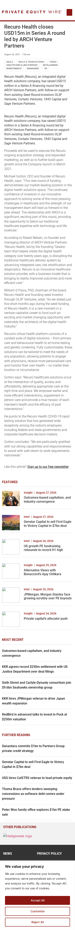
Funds (53, 62)
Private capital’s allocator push (46, 618)
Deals (9, 62)
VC (45, 68)
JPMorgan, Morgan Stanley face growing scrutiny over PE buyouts (48, 596)
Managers (33, 68)
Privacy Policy (49, 853)
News (7, 853)
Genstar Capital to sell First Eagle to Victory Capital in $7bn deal (47, 523)
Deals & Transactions (31, 62)
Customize (38, 911)
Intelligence (50, 65)
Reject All (37, 922)
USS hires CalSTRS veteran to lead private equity (37, 778)
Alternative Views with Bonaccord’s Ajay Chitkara (42, 572)
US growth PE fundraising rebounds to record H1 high (43, 548)
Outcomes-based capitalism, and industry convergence (47, 499)
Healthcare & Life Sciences (22, 65)
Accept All (37, 900)
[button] (69, 12)
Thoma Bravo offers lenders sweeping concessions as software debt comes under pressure (33, 794)
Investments (14, 68)
